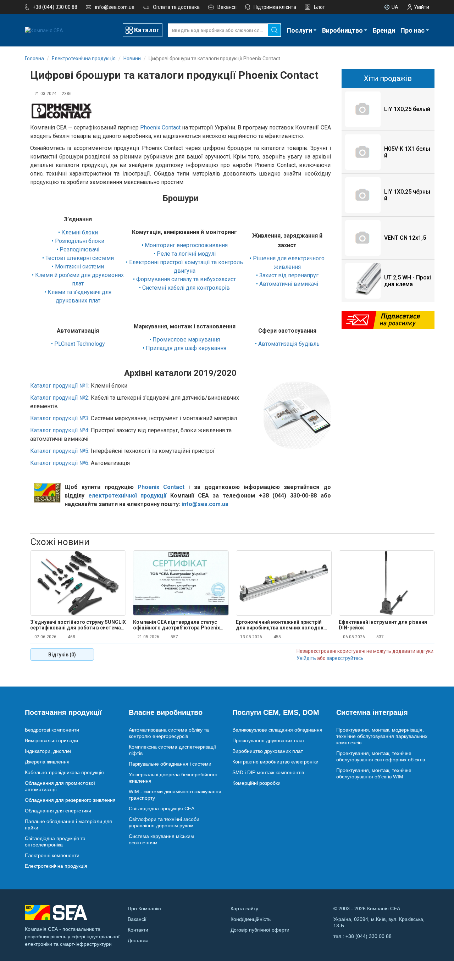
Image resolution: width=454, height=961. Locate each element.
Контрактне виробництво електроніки (275, 762)
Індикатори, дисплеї (48, 751)
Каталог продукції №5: (59, 451)
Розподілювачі (79, 249)
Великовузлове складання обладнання (277, 730)
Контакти (138, 930)
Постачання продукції (63, 712)
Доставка (138, 940)
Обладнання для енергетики (58, 810)
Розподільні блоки (79, 241)
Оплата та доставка (176, 7)
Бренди (384, 30)
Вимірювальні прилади (51, 740)
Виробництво (342, 30)
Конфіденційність (251, 919)
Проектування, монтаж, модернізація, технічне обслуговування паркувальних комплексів (381, 736)
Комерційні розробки (256, 783)
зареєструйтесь (345, 658)
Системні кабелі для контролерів (186, 287)
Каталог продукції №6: (59, 463)
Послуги (299, 30)
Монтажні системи (79, 266)
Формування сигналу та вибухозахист (186, 279)
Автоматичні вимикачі (288, 283)
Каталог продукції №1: (59, 385)
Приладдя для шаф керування (186, 348)
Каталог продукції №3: (59, 418)
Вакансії (227, 7)
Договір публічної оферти (260, 930)
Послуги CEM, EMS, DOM (275, 712)
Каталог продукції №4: (59, 430)
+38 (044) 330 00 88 (55, 7)
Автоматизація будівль (289, 343)
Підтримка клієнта (275, 7)
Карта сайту (244, 908)
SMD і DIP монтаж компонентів (268, 772)
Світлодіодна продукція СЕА (161, 808)
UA (395, 7)
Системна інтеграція (372, 712)
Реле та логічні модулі (186, 253)
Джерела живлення (47, 762)
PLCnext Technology (79, 343)
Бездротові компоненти (52, 730)
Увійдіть (306, 658)
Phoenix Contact (160, 127)
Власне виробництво (166, 712)
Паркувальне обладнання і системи (170, 764)
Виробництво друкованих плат (267, 751)
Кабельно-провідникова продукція (64, 772)
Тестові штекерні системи (79, 258)
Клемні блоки (79, 232)
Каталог (146, 30)
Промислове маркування (186, 339)
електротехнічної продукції (127, 495)
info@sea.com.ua (114, 7)
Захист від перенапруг (289, 275)
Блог (319, 7)
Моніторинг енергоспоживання (186, 245)
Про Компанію (144, 908)
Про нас (412, 30)
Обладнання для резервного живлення (70, 800)
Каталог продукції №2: (59, 397)
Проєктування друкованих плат (268, 740)
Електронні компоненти (52, 855)
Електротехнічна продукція (56, 866)
